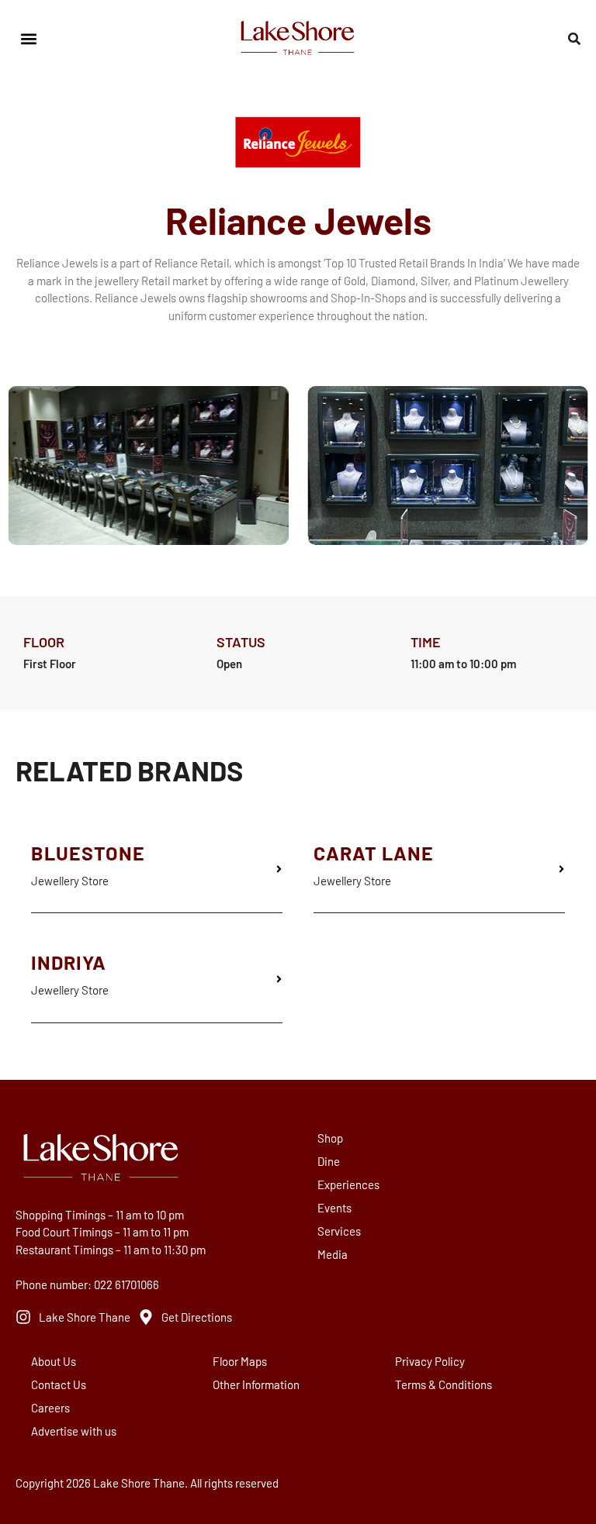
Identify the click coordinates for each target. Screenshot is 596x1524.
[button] (28, 39)
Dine (328, 1161)
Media (332, 1254)
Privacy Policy (430, 1361)
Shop (330, 1138)
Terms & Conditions (443, 1384)
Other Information (256, 1384)
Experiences (348, 1184)
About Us (53, 1361)
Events (334, 1208)
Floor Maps (240, 1361)
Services (339, 1231)
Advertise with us (73, 1431)
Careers (50, 1408)
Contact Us (58, 1384)
